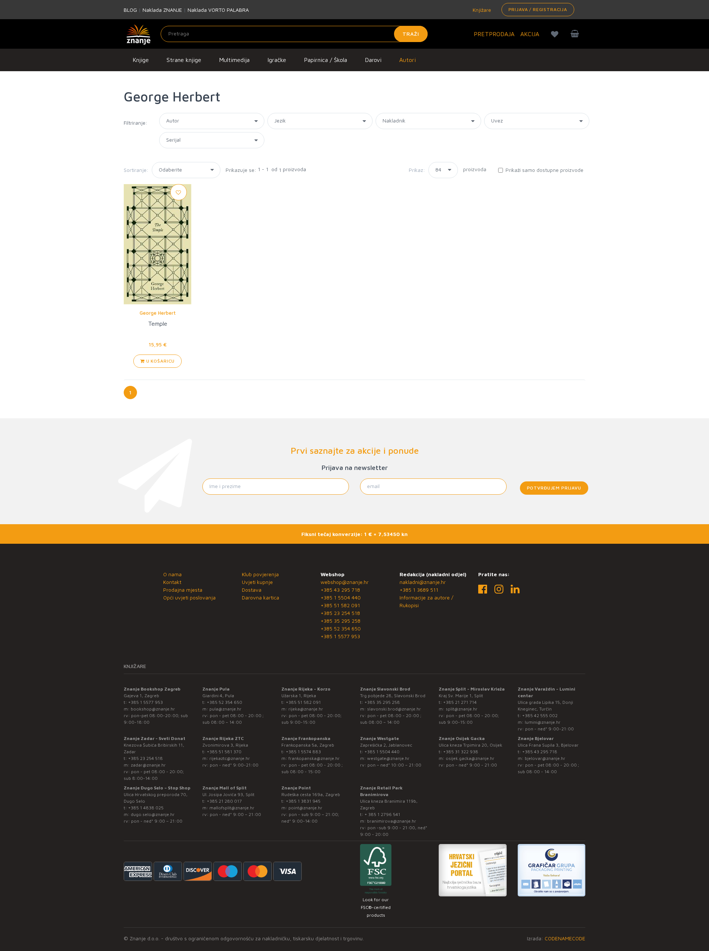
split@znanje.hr (461, 709)
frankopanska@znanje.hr (314, 758)
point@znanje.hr (305, 807)
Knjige (141, 59)
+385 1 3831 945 (303, 801)
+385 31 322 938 (460, 751)
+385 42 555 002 (540, 715)
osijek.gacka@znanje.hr (470, 758)
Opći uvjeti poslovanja (189, 597)
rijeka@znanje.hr (305, 709)
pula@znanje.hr (225, 709)
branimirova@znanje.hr (391, 821)
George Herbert (158, 313)
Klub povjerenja (260, 574)
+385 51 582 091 (340, 605)
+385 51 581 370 (224, 751)
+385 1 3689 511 (419, 590)
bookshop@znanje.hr (153, 709)
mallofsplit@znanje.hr (231, 807)
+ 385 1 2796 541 (382, 814)
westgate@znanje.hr (388, 758)
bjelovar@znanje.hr (545, 758)
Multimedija (234, 59)
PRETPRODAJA (494, 34)
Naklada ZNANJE (162, 10)
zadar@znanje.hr (148, 765)
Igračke (276, 59)
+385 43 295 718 (340, 590)
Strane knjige (184, 59)
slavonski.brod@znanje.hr (394, 709)
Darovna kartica (260, 597)
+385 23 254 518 (340, 613)
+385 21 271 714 (460, 702)
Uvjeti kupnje (257, 582)
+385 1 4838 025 (146, 807)
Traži (411, 34)
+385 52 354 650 (341, 628)
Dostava (251, 590)
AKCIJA (529, 34)
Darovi (373, 59)
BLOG (130, 10)
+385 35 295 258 (340, 621)
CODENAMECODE (565, 938)
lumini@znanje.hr (543, 722)
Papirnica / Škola (325, 59)
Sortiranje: (136, 170)
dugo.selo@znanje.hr (153, 814)
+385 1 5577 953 (340, 636)
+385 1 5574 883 (303, 751)
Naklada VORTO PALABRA (218, 10)
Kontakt (172, 582)
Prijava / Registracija (537, 9)
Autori (407, 59)
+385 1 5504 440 (341, 597)
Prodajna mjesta (182, 590)
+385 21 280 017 (224, 801)
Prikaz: (417, 170)
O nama (172, 574)
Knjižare (481, 10)
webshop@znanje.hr (345, 582)
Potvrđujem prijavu (554, 488)
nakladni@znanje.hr (423, 582)
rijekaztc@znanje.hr (229, 758)
